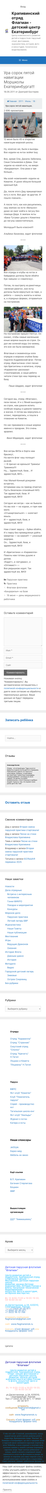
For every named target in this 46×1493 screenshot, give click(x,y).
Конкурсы (12, 909)
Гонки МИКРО (14, 901)
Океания (11, 948)
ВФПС (13, 1089)
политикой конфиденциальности (21, 688)
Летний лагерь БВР (17, 920)
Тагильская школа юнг (22, 1111)
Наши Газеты (14, 928)
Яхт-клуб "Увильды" (21, 1115)
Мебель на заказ (19, 1155)
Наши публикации (17, 932)
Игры (8, 940)
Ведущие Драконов (17, 944)
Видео (10, 967)
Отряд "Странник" (20, 1042)
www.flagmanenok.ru (22, 1324)
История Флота (13, 952)
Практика (12, 583)
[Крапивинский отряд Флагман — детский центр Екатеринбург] (6, 31)
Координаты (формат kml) (19, 1331)
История (11, 959)
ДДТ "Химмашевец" (21, 1219)
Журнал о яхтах (18, 1119)
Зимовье (12, 975)
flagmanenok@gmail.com (18, 1319)
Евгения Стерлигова (21, 1183)
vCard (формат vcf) (24, 1329)
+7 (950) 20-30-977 (15, 1310)
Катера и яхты (18, 1123)
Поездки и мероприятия (20, 905)
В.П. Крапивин (17, 1179)
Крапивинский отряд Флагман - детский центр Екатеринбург (26, 22)
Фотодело (10, 963)
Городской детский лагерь (19, 971)
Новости (9, 886)
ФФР (12, 1191)
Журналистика (13, 924)
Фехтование (11, 936)
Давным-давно (15, 956)
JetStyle (14, 1147)
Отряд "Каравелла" (20, 1038)
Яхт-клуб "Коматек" (20, 1093)
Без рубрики (11, 983)
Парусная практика (17, 579)
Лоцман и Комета (19, 1061)
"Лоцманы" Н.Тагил (20, 1064)
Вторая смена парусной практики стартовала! (19, 851)
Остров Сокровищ (17, 979)
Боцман (14, 1187)
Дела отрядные (13, 890)
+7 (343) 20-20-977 (20, 1308)
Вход (23, 6)
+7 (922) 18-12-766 (15, 1312)
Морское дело (12, 913)
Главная (13, 101)
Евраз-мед (16, 1151)
